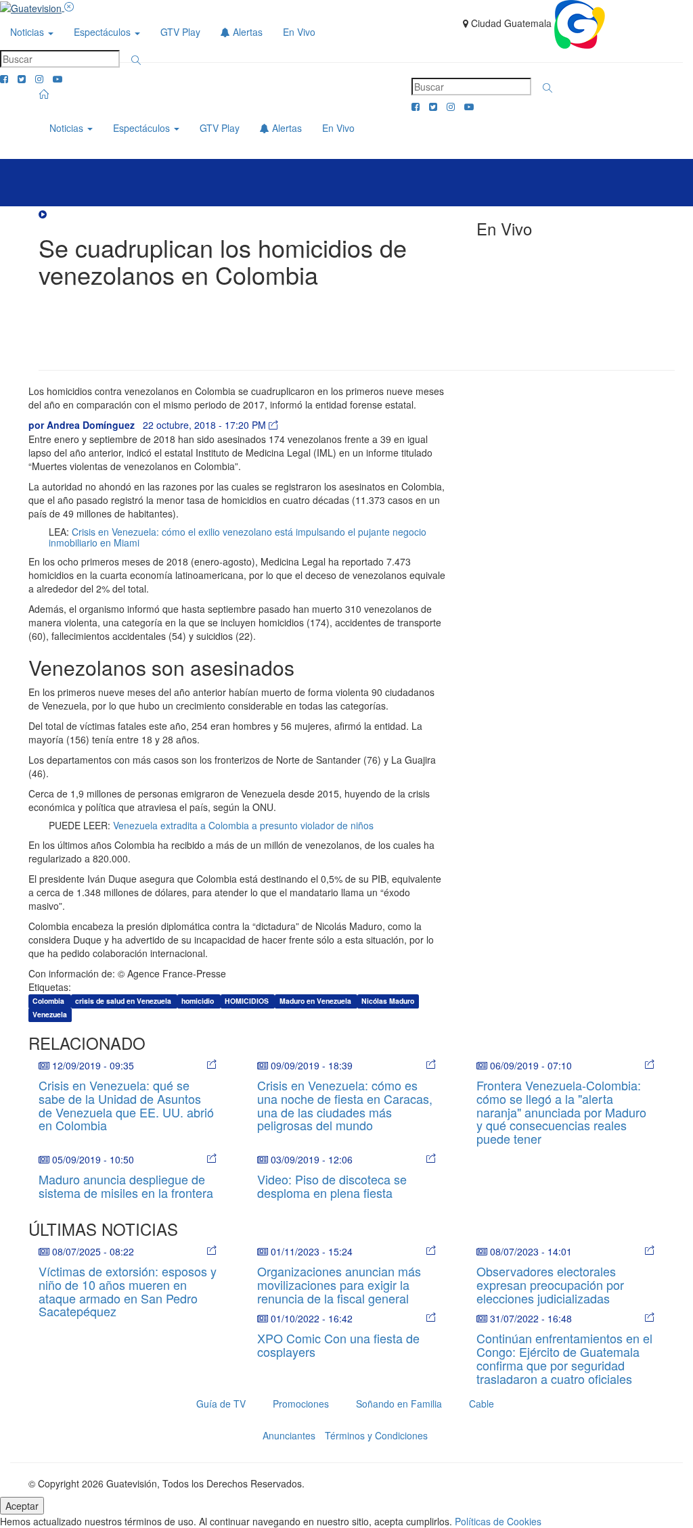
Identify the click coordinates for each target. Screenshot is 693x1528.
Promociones (301, 1403)
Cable (481, 1403)
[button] (136, 60)
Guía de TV (221, 1403)
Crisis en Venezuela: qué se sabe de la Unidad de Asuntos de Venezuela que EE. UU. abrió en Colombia (126, 1105)
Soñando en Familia (399, 1403)
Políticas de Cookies (498, 1521)
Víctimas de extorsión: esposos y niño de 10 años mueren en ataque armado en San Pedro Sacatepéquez (128, 1291)
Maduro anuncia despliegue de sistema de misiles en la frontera (126, 1185)
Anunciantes (289, 1435)
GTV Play (180, 32)
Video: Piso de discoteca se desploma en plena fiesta (332, 1185)
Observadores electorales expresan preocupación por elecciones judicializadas (550, 1284)
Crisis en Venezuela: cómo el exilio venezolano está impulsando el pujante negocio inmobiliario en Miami (237, 537)
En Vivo (299, 32)
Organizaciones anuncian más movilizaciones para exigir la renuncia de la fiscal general (339, 1284)
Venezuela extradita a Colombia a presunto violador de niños (243, 825)
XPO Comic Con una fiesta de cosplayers (338, 1344)
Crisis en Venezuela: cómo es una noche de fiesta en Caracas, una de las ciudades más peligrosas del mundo (344, 1105)
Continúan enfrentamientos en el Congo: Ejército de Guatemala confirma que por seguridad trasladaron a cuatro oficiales (564, 1358)
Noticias (28, 32)
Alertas (246, 32)
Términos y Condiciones (376, 1435)
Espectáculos (103, 32)
